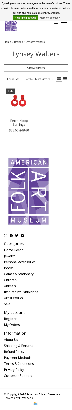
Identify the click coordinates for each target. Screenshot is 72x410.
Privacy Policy (14, 369)
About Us (11, 339)
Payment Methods (17, 357)
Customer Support (18, 375)
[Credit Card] (35, 404)
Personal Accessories (20, 262)
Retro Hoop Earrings (19, 122)
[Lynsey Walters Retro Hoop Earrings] (19, 101)
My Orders (12, 324)
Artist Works (13, 298)
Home (7, 42)
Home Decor (13, 250)
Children (10, 280)
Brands (18, 42)
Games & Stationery (19, 274)
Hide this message (25, 17)
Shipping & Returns (18, 345)
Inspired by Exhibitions (21, 292)
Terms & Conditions (19, 363)
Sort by (29, 79)
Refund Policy (14, 351)
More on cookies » (50, 17)
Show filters (36, 68)
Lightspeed (26, 398)
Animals (10, 286)
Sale (7, 304)
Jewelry (9, 256)
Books (9, 268)
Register (10, 318)
